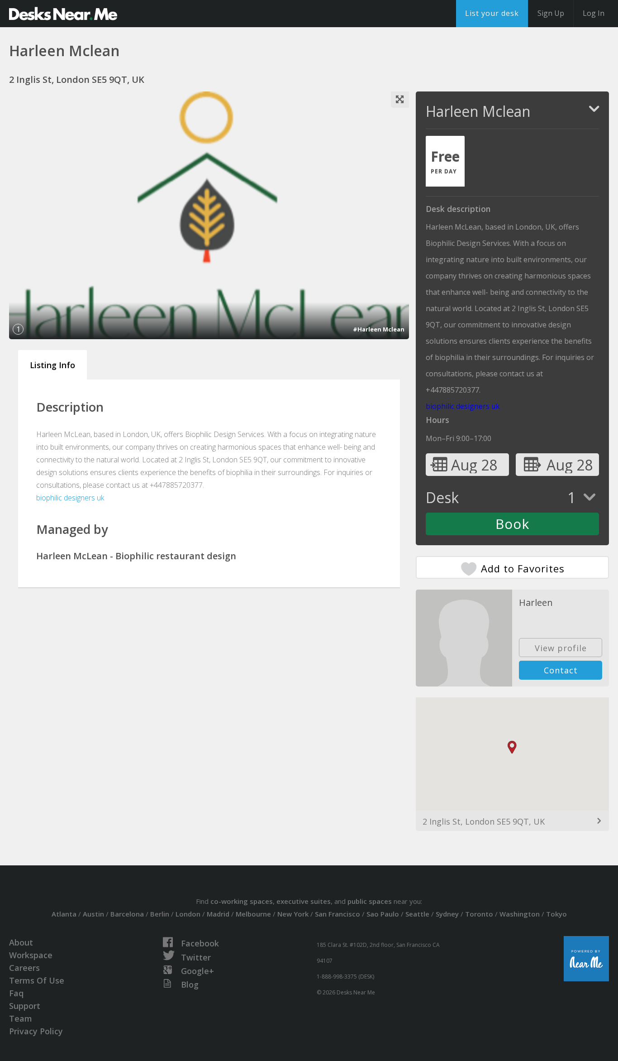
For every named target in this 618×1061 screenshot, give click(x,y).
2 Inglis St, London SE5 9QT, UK (484, 821)
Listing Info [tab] (52, 365)
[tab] (445, 161)
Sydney (447, 913)
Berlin (159, 913)
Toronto (479, 913)
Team (20, 1018)
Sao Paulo (382, 913)
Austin (93, 913)
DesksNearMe (63, 13)
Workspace (30, 955)
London (188, 913)
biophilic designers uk (70, 498)
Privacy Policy (36, 1031)
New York (293, 913)
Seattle (417, 913)
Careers (24, 967)
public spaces (369, 901)
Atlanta (64, 913)
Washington (519, 913)
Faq (16, 993)
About (21, 942)
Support (24, 1005)
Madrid (218, 913)
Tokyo (556, 913)
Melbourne (253, 913)
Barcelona (127, 913)
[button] (512, 747)
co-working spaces (241, 901)
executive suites (303, 901)
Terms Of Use (36, 980)
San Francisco (337, 913)
